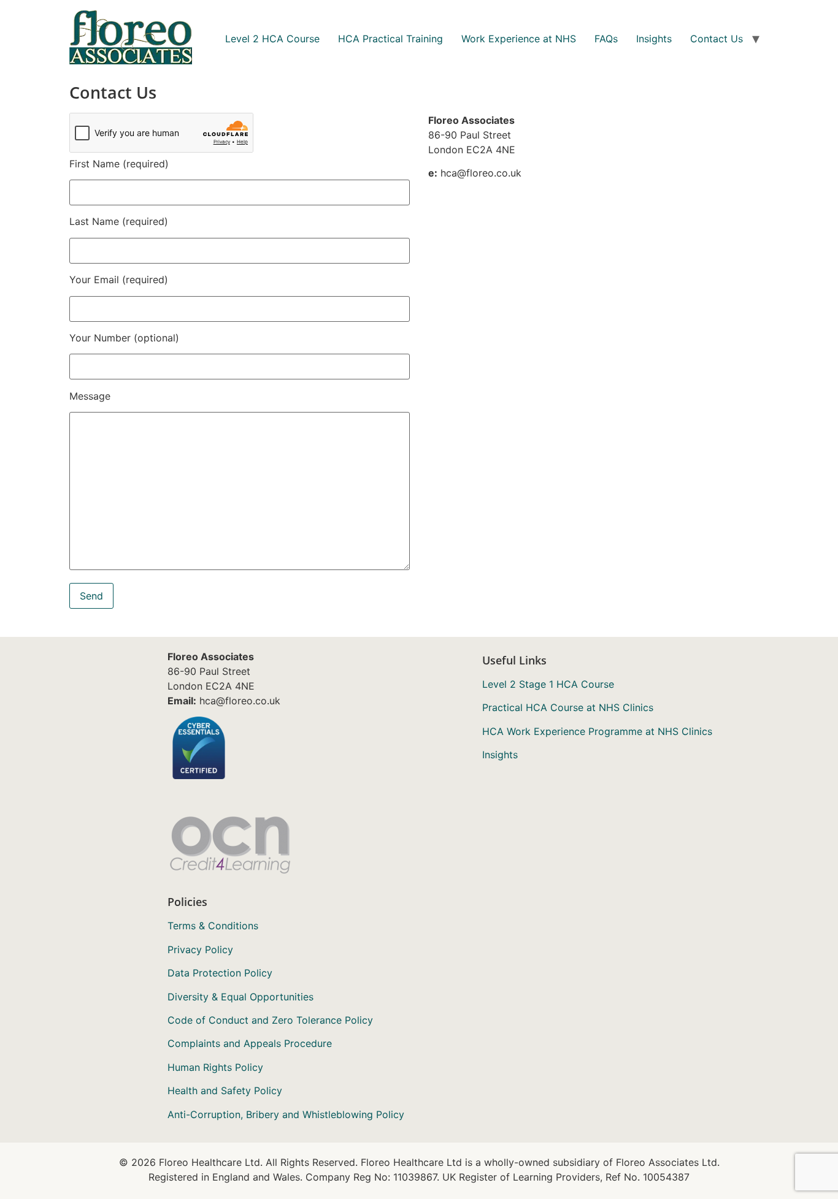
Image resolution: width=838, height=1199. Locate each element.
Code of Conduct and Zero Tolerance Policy (270, 1020)
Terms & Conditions (212, 925)
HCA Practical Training (390, 38)
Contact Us (716, 38)
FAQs (606, 38)
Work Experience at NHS (518, 38)
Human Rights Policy (215, 1067)
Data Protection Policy (219, 973)
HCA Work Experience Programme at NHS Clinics (597, 731)
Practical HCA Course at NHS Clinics (567, 707)
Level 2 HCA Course (272, 38)
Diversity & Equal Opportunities (240, 997)
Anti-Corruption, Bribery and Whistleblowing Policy (285, 1114)
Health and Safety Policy (224, 1090)
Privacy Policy (200, 949)
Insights (654, 38)
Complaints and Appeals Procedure (249, 1043)
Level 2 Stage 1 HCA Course (548, 684)
